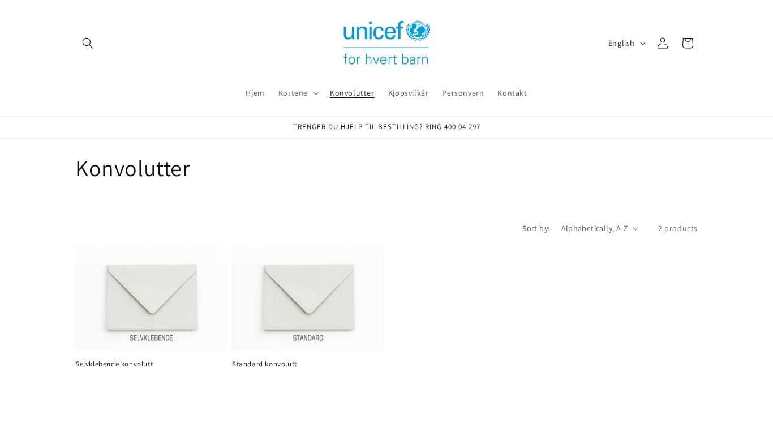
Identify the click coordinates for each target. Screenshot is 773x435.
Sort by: (535, 228)
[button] (87, 43)
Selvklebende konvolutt (114, 364)
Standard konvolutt (264, 364)
